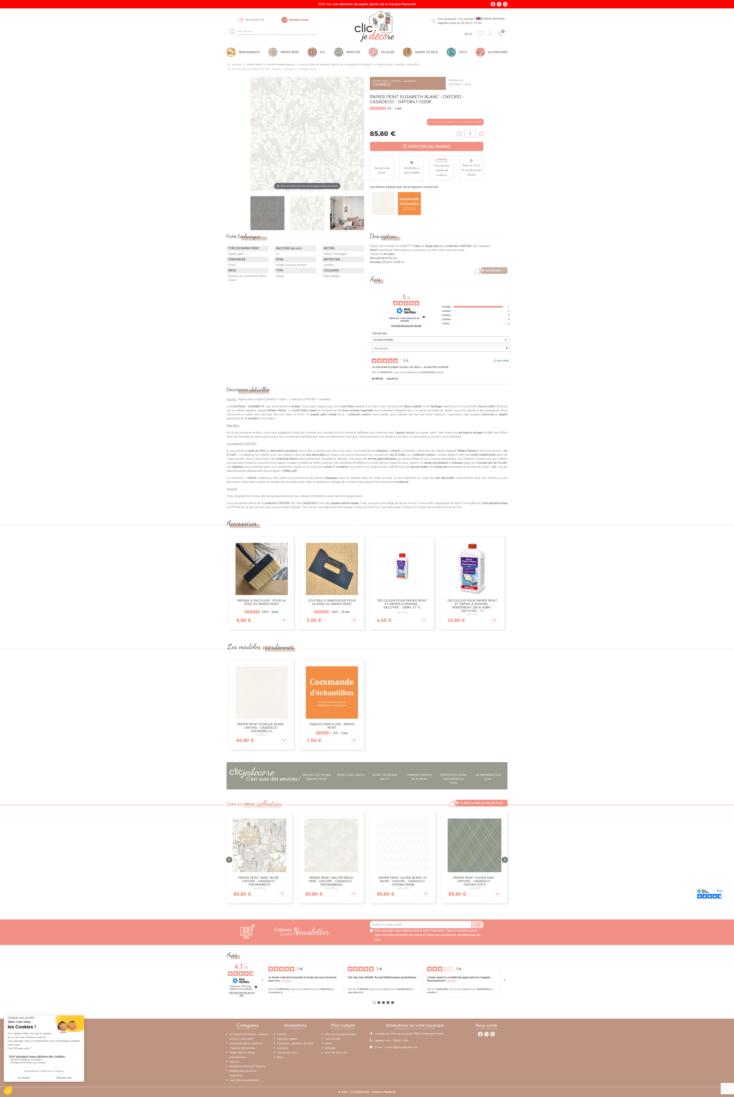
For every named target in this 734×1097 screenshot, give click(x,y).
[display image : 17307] (347, 213)
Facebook (493, 4)
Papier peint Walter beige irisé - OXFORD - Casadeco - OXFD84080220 (331, 881)
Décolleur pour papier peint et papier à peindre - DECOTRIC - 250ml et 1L (402, 604)
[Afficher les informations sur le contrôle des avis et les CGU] (255, 986)
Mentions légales (287, 1038)
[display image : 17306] (307, 213)
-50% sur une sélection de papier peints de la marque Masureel (367, 4)
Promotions (299, 20)
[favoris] (480, 33)
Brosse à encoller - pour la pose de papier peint (261, 602)
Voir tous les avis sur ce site (406, 325)
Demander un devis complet (412, 170)
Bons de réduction (336, 1052)
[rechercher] (233, 32)
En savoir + (494, 270)
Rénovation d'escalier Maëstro (247, 1066)
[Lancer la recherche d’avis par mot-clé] (506, 348)
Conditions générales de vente (295, 1043)
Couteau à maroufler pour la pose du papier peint (332, 602)
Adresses (330, 1047)
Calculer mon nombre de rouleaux (441, 170)
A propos (282, 1047)
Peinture (234, 1061)
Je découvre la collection (481, 803)
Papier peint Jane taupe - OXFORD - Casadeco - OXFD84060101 (259, 881)
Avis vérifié (503, 360)
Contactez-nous (287, 1052)
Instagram (505, 4)
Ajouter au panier (429, 146)
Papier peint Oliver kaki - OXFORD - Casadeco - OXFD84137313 (474, 881)
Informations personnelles (340, 1034)
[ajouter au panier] (284, 621)
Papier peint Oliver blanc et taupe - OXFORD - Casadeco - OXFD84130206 (402, 881)
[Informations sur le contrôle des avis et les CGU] (423, 316)
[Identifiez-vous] (490, 33)
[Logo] (374, 26)
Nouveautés (254, 20)
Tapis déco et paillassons (244, 1080)
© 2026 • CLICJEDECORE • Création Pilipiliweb (367, 1091)
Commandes (332, 1038)
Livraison (282, 1034)
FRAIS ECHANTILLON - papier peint (331, 725)
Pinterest (499, 4)
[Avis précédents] (262, 980)
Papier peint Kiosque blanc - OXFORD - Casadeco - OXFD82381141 (261, 727)
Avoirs (328, 1043)
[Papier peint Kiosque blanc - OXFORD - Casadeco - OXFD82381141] (383, 203)
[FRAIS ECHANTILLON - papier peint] (409, 203)
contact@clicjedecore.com (400, 1047)
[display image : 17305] (267, 213)
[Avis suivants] (504, 980)
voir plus (286, 980)
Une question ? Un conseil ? (471, 21)
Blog (469, 34)
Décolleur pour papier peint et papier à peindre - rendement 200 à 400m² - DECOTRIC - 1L (472, 606)
